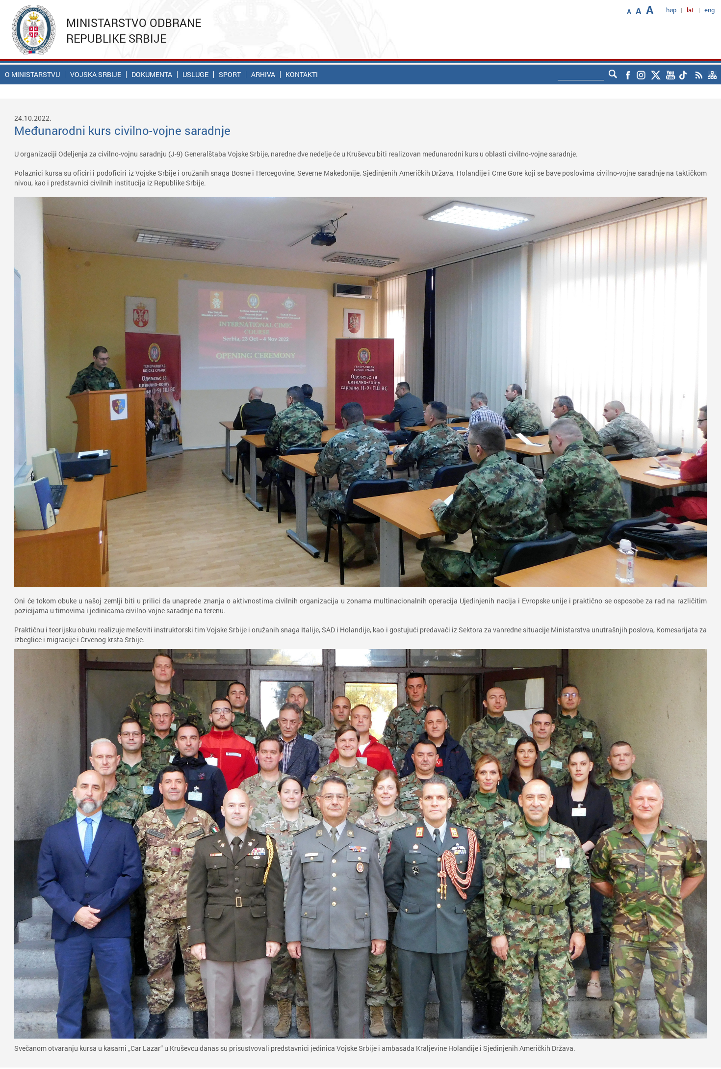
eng (709, 9)
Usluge (195, 74)
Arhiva (263, 74)
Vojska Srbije (95, 74)
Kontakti (301, 74)
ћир (671, 9)
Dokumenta (151, 74)
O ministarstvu (32, 74)
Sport (230, 74)
